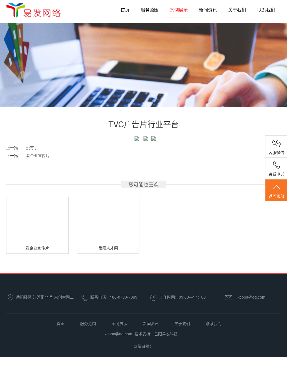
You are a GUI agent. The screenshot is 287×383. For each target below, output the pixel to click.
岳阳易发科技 (166, 333)
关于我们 (237, 9)
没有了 (32, 147)
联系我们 (266, 9)
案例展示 (179, 9)
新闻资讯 (208, 9)
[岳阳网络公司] (33, 14)
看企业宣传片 (38, 155)
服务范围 (150, 9)
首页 (125, 9)
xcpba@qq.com (251, 297)
